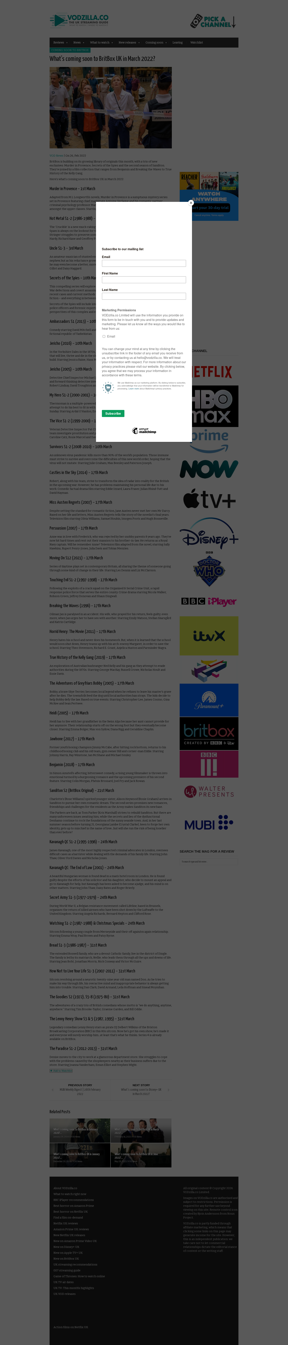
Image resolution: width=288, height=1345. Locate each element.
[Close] (191, 203)
